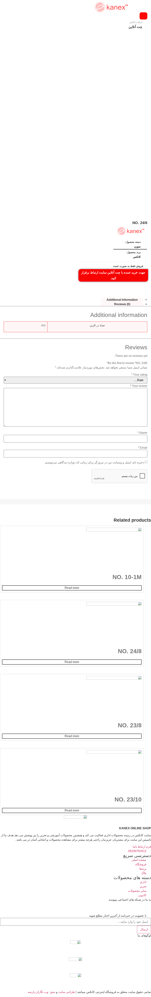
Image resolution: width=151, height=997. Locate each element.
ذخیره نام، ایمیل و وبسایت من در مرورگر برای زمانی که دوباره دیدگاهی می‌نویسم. (94, 462)
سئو (52, 992)
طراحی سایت (66, 992)
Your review (138, 385)
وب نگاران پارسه (38, 992)
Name (142, 432)
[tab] (122, 299)
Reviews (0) (122, 304)
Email (142, 447)
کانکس (137, 256)
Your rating (139, 374)
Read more (72, 587)
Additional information (122, 299)
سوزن (137, 246)
